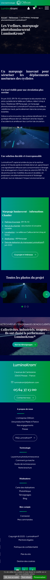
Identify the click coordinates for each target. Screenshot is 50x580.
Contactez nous (23, 397)
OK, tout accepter (12, 577)
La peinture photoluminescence (25, 456)
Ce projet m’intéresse (23, 254)
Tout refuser (26, 577)
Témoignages (25, 495)
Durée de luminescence (25, 464)
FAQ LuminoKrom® (23, 438)
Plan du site (26, 554)
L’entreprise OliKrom (25, 418)
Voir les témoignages (24, 344)
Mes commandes (25, 519)
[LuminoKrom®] (9, 8)
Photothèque (25, 491)
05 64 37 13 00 (25, 389)
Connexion (25, 516)
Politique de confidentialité (26, 547)
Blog (25, 498)
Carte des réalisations (25, 487)
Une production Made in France (25, 421)
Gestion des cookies (26, 561)
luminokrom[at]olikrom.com (26, 382)
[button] (22, 306)
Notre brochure (25, 467)
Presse (25, 429)
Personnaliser (39, 577)
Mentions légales (25, 540)
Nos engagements (25, 425)
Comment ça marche (25, 460)
